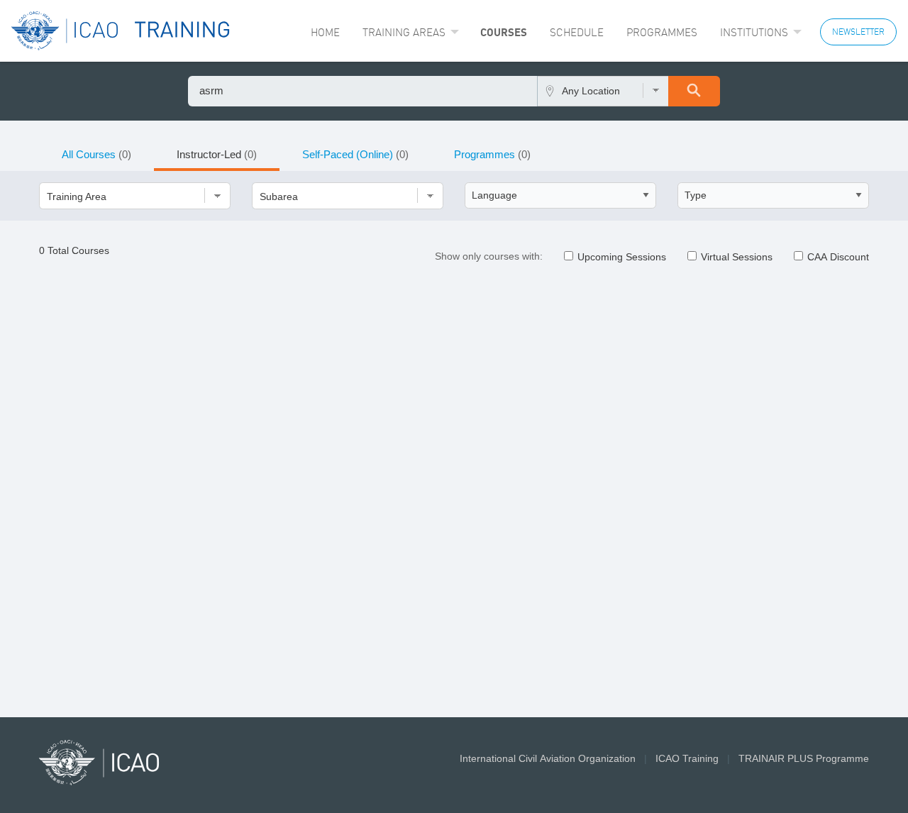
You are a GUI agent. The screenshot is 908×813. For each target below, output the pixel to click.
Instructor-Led (217, 154)
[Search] (694, 91)
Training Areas (403, 32)
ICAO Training (687, 758)
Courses (503, 32)
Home (325, 32)
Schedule (577, 32)
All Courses (96, 154)
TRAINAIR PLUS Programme (803, 758)
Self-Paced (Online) (355, 154)
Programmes (661, 32)
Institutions (754, 32)
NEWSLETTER (858, 31)
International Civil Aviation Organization (548, 758)
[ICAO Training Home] (121, 30)
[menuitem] (325, 32)
